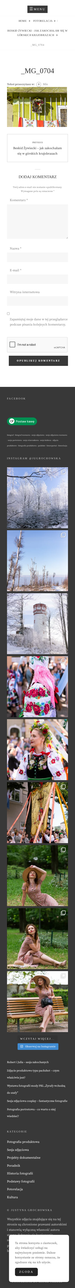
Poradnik (13, 1166)
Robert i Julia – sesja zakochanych (28, 1062)
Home (23, 20)
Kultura (12, 1197)
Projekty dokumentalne (23, 1158)
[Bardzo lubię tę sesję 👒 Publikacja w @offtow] (37, 1001)
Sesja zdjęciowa (18, 1150)
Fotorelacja (43, 20)
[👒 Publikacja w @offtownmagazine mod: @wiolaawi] (37, 875)
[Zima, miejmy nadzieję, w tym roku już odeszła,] (37, 560)
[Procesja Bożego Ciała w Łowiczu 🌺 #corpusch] (37, 686)
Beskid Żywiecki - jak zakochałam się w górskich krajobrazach (37, 32)
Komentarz (19, 200)
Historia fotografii (20, 1173)
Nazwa (15, 249)
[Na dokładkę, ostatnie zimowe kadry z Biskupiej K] (37, 497)
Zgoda (26, 1271)
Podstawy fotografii (21, 1181)
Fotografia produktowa (23, 1142)
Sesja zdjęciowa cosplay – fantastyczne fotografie (37, 1101)
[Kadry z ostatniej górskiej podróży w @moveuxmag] (37, 623)
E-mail (15, 270)
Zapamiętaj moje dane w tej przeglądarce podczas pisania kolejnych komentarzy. (39, 321)
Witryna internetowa (25, 292)
